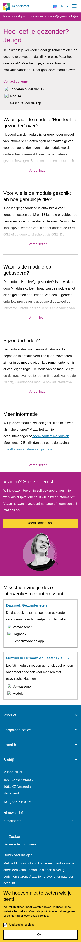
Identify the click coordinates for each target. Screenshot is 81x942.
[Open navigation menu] (74, 6)
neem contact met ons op (50, 436)
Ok (39, 934)
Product (9, 715)
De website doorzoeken (20, 844)
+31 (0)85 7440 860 (17, 802)
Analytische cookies (21, 924)
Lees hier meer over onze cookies (25, 915)
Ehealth (9, 745)
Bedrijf (8, 760)
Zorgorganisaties (17, 730)
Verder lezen (38, 170)
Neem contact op (39, 523)
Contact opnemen (16, 81)
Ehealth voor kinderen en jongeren (28, 449)
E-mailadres (12, 821)
